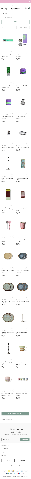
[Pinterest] (19, 465)
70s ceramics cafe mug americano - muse (7, 394)
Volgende (22, 402)
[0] (28, 9)
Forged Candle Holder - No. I (8, 363)
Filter (15, 22)
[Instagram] (15, 465)
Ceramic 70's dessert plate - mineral (22, 271)
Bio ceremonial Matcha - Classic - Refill (8, 86)
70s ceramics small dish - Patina (22, 178)
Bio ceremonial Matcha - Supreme (8, 117)
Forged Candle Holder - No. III (22, 332)
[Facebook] (11, 465)
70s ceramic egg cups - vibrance (22, 394)
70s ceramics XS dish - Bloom (22, 209)
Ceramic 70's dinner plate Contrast (8, 332)
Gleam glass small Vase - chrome (8, 148)
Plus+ (22, 476)
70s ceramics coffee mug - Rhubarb (22, 240)
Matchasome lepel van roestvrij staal (7, 55)
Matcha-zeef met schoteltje (20, 55)
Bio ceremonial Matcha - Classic (22, 86)
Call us (8, 460)
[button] (2, 9)
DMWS (18, 476)
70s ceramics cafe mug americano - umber (21, 363)
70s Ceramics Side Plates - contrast (8, 302)
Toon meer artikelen (15, 413)
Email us (22, 460)
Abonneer (25, 439)
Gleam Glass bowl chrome (22, 147)
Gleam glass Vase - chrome (20, 117)
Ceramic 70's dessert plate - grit (8, 271)
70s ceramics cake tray (7, 209)
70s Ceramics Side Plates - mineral (22, 302)
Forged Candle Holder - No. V (8, 178)
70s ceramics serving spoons (7, 240)
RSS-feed (26, 476)
